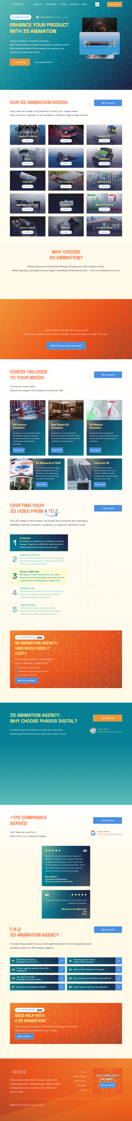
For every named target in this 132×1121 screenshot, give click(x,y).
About (84, 4)
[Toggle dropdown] (42, 4)
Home (83, 1072)
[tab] (39, 542)
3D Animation (80, 1081)
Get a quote (114, 4)
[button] (37, 960)
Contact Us (108, 718)
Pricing (64, 4)
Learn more (18, 450)
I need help (20, 62)
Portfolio (74, 4)
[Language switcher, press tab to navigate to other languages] (96, 4)
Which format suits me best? (66, 345)
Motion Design (79, 1076)
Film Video (81, 1085)
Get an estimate (26, 680)
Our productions (43, 62)
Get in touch (107, 1085)
